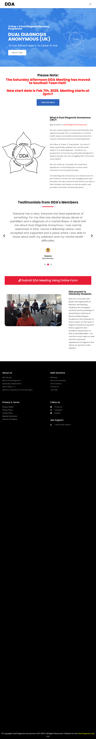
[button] (4, 236)
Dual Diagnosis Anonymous (75, 124)
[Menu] (90, 4)
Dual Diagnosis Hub (86, 733)
